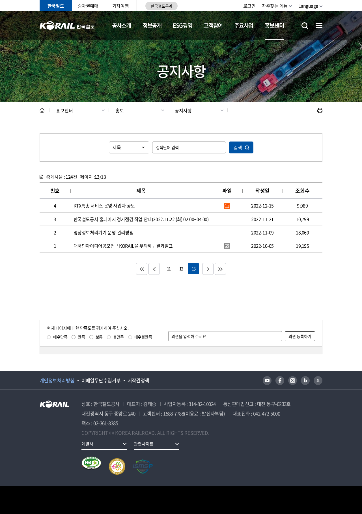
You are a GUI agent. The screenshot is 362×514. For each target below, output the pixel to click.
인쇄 (319, 110)
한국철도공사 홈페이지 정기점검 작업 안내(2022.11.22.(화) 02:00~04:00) (141, 219)
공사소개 (121, 25)
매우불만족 (143, 337)
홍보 (119, 110)
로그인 (249, 5)
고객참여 (213, 25)
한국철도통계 (161, 6)
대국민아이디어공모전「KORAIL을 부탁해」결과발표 (123, 245)
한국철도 (56, 5)
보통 (99, 337)
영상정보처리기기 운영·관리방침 (104, 232)
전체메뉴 (319, 25)
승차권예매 (88, 5)
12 (181, 268)
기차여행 (120, 5)
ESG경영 (182, 25)
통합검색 (304, 25)
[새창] (267, 380)
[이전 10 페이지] (154, 269)
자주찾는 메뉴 (275, 5)
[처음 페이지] (141, 269)
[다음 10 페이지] (208, 269)
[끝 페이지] (220, 269)
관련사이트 (144, 444)
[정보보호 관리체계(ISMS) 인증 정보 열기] (143, 466)
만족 (81, 337)
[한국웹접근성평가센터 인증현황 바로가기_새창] (91, 466)
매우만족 (60, 337)
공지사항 (183, 110)
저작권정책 (138, 380)
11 (168, 268)
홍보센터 (274, 25)
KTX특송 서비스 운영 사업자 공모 (104, 205)
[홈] (42, 110)
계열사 (87, 444)
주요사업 (243, 25)
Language (308, 5)
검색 (238, 147)
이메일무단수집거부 (101, 380)
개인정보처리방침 (57, 380)
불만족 (118, 337)
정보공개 (152, 25)
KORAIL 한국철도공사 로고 (67, 25)
